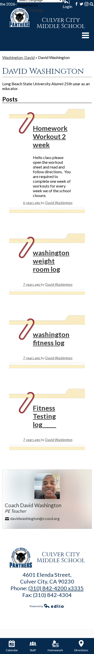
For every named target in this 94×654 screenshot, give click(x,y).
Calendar (12, 650)
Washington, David (18, 57)
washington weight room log (51, 260)
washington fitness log (51, 338)
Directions (81, 650)
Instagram (86, 4)
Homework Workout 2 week (50, 136)
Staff (33, 650)
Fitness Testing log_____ (44, 416)
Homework (55, 650)
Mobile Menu (85, 35)
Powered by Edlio (47, 605)
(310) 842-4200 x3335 (56, 588)
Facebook (76, 4)
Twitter (81, 4)
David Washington (58, 203)
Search (91, 4)
